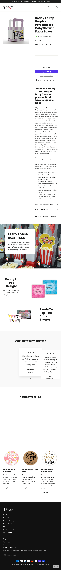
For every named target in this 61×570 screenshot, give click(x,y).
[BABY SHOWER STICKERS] (11, 458)
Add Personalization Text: (46, 44)
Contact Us (6, 518)
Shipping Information (9, 530)
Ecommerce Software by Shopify (42, 564)
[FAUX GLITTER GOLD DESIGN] (49, 458)
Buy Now (7, 488)
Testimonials (6, 542)
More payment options (46, 76)
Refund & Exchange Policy (10, 521)
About (5, 545)
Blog (4, 539)
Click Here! (53, 160)
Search (5, 515)
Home (5, 536)
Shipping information (44, 204)
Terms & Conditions (8, 524)
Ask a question (41, 209)
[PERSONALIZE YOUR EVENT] (30, 458)
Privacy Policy (7, 527)
